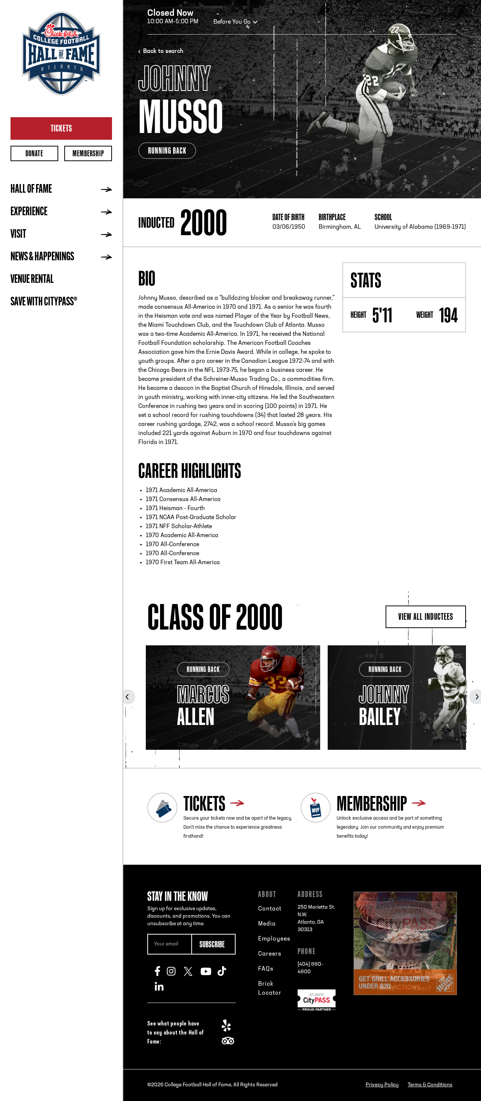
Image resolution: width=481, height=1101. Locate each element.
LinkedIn (163, 986)
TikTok (226, 971)
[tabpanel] (233, 697)
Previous (127, 696)
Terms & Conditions (430, 1085)
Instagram (175, 971)
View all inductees (425, 616)
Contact (269, 909)
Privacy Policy (382, 1085)
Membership (88, 153)
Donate (34, 153)
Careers (269, 954)
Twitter (192, 971)
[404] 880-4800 (310, 968)
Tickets (61, 128)
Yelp (230, 1025)
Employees (274, 939)
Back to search (163, 51)
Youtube (209, 971)
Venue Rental (32, 280)
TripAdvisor (230, 1040)
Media (267, 924)
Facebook (161, 971)
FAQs (266, 969)
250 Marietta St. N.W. (316, 919)
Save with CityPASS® (44, 302)
